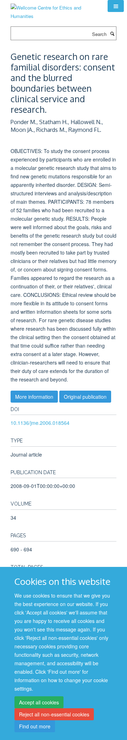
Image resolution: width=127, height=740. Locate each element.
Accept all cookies (39, 702)
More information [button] (34, 396)
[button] (116, 6)
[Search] (112, 33)
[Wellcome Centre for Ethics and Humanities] (54, 9)
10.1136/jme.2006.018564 (40, 422)
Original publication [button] (85, 396)
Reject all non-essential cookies (54, 714)
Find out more (34, 726)
